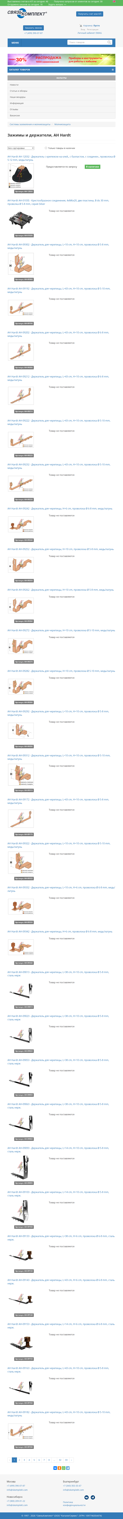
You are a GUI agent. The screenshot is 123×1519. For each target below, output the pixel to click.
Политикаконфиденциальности (74, 1504)
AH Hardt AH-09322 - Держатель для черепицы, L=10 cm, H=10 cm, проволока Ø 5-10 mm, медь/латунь (59, 845)
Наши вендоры (18, 97)
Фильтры (61, 78)
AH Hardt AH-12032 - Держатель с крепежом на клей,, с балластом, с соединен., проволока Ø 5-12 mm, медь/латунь (61, 158)
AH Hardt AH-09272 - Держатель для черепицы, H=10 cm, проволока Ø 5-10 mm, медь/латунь (61, 630)
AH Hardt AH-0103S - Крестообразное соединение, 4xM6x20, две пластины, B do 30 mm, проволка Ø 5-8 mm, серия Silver (58, 202)
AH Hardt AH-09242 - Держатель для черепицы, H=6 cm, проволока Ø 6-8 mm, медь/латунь (60, 508)
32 (60, 1459)
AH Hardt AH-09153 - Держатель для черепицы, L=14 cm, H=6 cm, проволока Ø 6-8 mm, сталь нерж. (61, 1325)
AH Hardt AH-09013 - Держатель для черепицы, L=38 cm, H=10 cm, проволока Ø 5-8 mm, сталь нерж (58, 973)
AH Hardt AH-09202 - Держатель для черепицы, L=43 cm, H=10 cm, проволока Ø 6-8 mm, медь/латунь (58, 334)
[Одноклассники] (59, 1468)
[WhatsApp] (63, 1468)
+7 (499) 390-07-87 (33, 33)
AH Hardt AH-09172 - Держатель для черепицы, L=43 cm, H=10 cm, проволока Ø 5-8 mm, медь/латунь (58, 801)
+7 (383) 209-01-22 (16, 1501)
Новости (14, 84)
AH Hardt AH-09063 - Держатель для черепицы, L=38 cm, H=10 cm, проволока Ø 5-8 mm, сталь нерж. (58, 1105)
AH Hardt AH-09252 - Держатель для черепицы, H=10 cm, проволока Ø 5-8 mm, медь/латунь (61, 549)
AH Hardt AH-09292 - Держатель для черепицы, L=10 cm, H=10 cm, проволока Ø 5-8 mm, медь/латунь (58, 713)
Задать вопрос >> (57, 4)
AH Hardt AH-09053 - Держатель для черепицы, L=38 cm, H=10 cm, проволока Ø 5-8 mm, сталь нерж (58, 1061)
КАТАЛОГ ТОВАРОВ (19, 69)
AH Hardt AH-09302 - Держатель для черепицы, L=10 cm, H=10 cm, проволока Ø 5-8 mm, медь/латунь (58, 246)
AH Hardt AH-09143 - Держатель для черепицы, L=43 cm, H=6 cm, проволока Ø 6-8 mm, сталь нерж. (61, 1281)
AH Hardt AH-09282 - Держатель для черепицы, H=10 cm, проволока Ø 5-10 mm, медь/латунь (61, 671)
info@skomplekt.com (17, 1489)
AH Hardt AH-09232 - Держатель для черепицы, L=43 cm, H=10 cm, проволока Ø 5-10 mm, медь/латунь (59, 466)
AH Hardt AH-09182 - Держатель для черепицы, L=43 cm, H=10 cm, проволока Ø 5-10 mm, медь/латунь (59, 1414)
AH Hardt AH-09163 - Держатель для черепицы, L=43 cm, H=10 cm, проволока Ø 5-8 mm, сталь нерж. (58, 1369)
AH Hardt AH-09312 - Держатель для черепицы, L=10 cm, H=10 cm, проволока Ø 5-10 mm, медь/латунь (59, 757)
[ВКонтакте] (55, 1468)
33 (66, 1459)
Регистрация (92, 29)
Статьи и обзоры (18, 90)
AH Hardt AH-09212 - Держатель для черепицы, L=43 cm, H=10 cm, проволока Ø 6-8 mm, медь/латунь (58, 378)
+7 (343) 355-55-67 (72, 1485)
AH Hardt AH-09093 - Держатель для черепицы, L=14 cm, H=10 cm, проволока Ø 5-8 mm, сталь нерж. (58, 1149)
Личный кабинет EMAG (90, 32)
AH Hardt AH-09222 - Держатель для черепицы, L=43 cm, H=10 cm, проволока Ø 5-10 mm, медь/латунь (59, 422)
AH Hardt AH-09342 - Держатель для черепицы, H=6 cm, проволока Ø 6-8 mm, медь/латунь (60, 931)
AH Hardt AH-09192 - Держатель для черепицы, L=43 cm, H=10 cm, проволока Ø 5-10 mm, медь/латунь (59, 290)
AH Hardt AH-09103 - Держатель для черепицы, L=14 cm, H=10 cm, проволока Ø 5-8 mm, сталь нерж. (58, 1193)
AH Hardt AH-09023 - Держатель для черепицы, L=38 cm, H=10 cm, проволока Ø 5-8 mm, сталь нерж (58, 1017)
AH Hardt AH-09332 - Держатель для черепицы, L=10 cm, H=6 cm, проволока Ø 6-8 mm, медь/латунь (61, 889)
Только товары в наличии (61, 148)
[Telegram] (68, 1468)
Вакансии (15, 115)
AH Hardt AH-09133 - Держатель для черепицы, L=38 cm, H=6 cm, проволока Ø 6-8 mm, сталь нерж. (61, 1237)
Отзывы (14, 109)
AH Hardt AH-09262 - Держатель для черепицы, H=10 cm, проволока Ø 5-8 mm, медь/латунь (61, 589)
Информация (17, 103)
